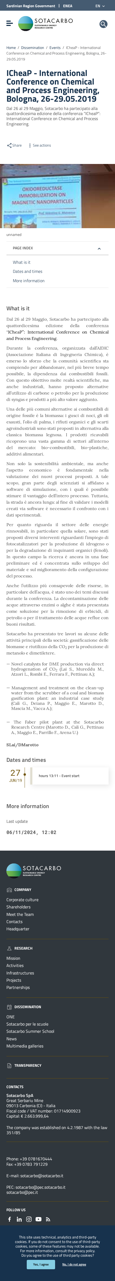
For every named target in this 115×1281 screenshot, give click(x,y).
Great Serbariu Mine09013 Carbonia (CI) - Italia (30, 1103)
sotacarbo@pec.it (22, 1192)
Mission (13, 958)
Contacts (14, 921)
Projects (13, 980)
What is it (21, 262)
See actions (42, 145)
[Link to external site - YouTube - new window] (38, 1218)
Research (23, 948)
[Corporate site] (45, 23)
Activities (15, 965)
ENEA (67, 6)
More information (29, 280)
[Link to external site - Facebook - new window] (9, 1218)
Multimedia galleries (24, 1046)
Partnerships (18, 987)
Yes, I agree (41, 1264)
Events (55, 48)
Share (17, 145)
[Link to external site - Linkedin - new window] (19, 1218)
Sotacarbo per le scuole (27, 1024)
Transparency (27, 1065)
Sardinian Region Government (30, 6)
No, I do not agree (74, 1264)
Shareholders (18, 907)
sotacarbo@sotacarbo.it (41, 1175)
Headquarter (17, 929)
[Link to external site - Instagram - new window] (29, 1218)
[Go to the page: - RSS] (48, 1218)
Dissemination (32, 48)
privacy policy (84, 1251)
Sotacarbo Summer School (30, 1031)
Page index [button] (23, 248)
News (11, 1038)
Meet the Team (20, 914)
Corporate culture (22, 899)
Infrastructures (20, 973)
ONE (10, 1017)
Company (22, 889)
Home (11, 48)
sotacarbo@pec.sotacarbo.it (41, 1187)
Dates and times (27, 271)
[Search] (103, 24)
